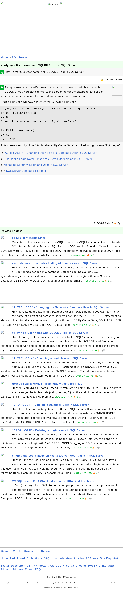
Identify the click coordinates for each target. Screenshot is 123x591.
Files (66, 565)
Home (5, 57)
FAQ (46, 558)
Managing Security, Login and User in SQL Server (36, 165)
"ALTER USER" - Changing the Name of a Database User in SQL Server (50, 153)
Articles (78, 558)
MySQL (18, 551)
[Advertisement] (61, 31)
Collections (34, 558)
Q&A (111, 565)
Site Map (106, 558)
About (21, 558)
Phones (18, 569)
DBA (29, 565)
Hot (12, 558)
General (6, 551)
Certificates (79, 565)
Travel (29, 569)
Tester (5, 565)
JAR (51, 565)
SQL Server (19, 57)
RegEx (92, 565)
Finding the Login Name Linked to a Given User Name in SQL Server (48, 159)
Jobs (54, 558)
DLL (58, 565)
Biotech (6, 569)
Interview (65, 558)
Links (102, 565)
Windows (40, 565)
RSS (88, 558)
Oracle (28, 551)
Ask (95, 558)
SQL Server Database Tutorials (26, 170)
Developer (18, 565)
